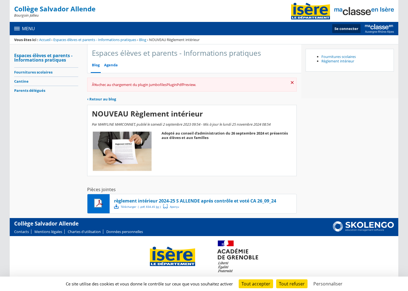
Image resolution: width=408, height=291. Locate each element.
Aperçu (171, 206)
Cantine (21, 81)
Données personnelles (124, 231)
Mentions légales (48, 231)
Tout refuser (292, 284)
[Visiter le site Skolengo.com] (363, 230)
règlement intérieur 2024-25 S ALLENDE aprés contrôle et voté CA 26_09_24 (195, 201)
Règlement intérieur (337, 61)
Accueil (45, 39)
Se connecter (346, 28)
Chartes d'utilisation (84, 231)
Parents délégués (29, 90)
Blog (142, 39)
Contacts (21, 231)
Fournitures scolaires (33, 72)
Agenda (111, 65)
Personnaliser (327, 284)
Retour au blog (101, 99)
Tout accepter (255, 284)
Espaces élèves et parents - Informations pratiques (94, 39)
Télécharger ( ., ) (141, 207)
